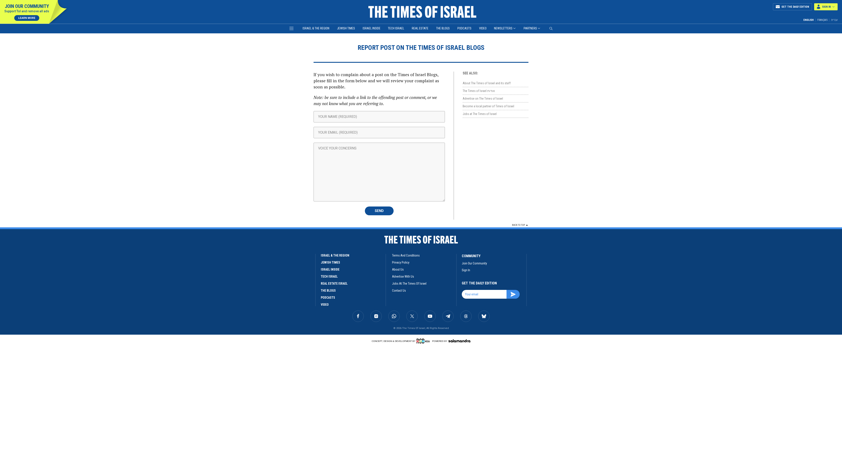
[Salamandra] (459, 340)
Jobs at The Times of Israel (480, 114)
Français (822, 20)
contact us (399, 290)
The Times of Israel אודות (479, 91)
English (808, 20)
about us (398, 269)
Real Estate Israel (334, 283)
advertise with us (403, 276)
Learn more (26, 18)
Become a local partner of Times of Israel (488, 106)
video (325, 304)
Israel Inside (371, 28)
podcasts (328, 297)
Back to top (518, 225)
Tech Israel (396, 28)
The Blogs (443, 28)
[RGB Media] (424, 341)
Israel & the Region (316, 28)
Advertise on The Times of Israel (483, 98)
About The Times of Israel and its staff (487, 83)
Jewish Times (346, 28)
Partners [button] (530, 28)
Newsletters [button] (503, 28)
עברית (834, 20)
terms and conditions (406, 255)
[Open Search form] (551, 28)
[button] (826, 6)
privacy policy (400, 262)
